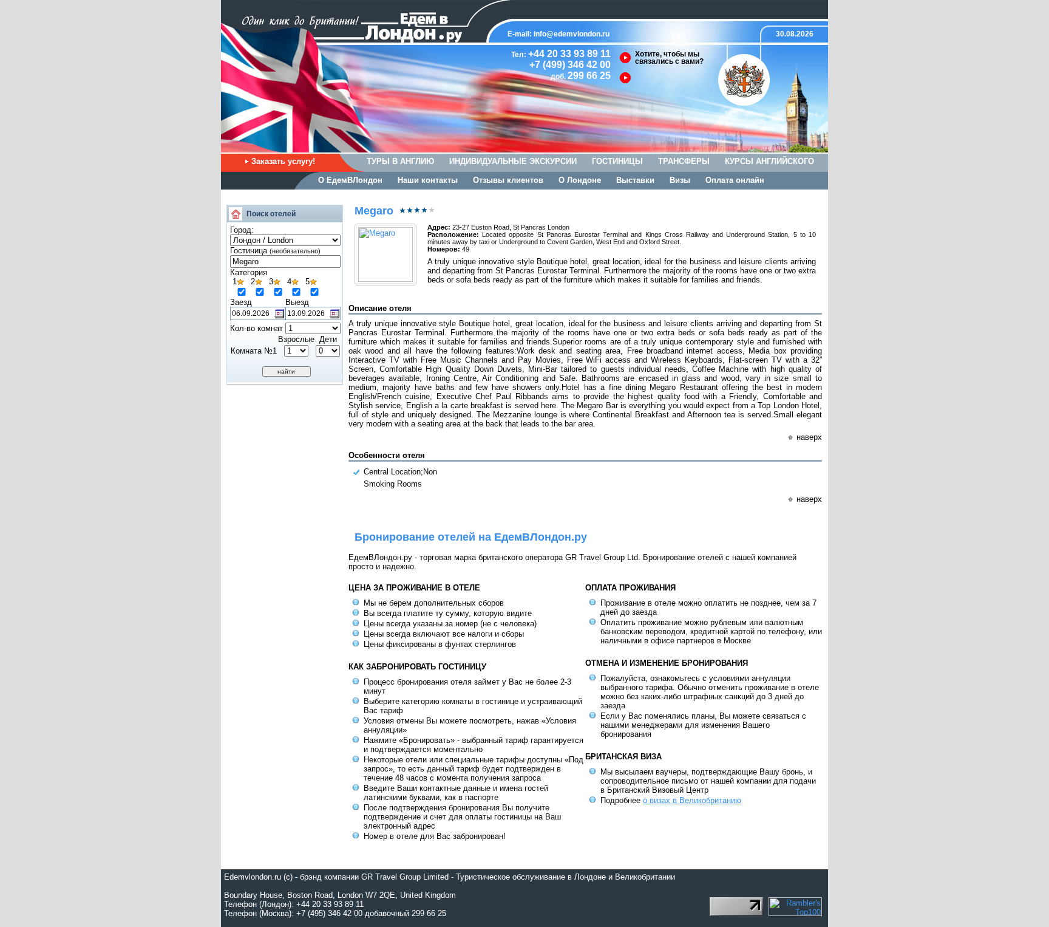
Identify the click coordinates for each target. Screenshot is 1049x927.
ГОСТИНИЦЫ (617, 161)
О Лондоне (579, 180)
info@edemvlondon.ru (571, 34)
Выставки (635, 180)
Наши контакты (428, 180)
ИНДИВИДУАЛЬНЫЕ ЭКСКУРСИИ (513, 161)
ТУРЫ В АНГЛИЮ (400, 161)
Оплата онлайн (734, 180)
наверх (809, 437)
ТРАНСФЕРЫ (684, 161)
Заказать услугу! (283, 161)
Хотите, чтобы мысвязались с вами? (669, 58)
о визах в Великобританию (692, 800)
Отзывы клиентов (508, 180)
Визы (680, 180)
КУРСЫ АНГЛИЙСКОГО (769, 161)
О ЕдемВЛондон (350, 180)
